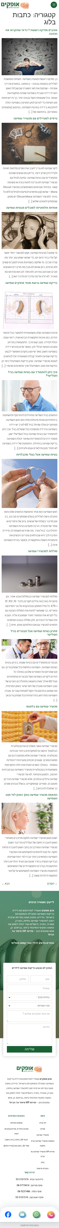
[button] (53, 4)
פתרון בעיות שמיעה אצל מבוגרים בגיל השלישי (34, 633)
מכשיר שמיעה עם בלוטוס (41, 706)
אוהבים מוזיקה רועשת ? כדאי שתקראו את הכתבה (31, 32)
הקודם (52, 883)
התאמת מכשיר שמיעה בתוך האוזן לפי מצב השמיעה (31, 797)
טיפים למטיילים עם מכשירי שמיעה (35, 118)
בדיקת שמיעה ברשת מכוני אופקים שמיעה (31, 283)
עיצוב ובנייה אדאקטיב (29, 1225)
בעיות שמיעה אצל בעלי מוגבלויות (36, 454)
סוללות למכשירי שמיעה (42, 551)
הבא (6, 883)
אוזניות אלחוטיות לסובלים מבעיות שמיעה (31, 208)
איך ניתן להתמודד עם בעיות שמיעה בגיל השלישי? (32, 374)
